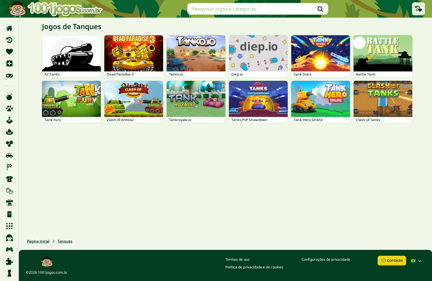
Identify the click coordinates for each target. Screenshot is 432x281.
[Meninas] (9, 238)
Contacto (395, 260)
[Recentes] (9, 40)
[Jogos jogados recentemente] (418, 8)
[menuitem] (9, 28)
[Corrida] (9, 167)
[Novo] (9, 63)
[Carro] (9, 155)
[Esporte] (9, 179)
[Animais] (9, 108)
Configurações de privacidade (326, 259)
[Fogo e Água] (9, 191)
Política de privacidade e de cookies (254, 267)
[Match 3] (9, 226)
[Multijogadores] (9, 249)
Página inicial (38, 241)
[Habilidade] (9, 202)
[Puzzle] (9, 261)
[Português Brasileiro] (416, 261)
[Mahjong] (9, 214)
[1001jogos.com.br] (55, 9)
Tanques (65, 241)
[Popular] (9, 75)
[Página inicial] (9, 28)
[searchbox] (257, 9)
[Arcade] (9, 120)
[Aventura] (9, 132)
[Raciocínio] (9, 273)
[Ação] (9, 97)
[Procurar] (320, 9)
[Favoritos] (9, 52)
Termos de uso (237, 259)
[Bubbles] (9, 144)
